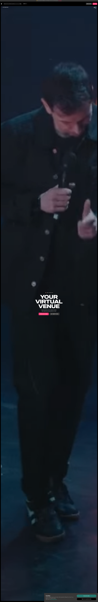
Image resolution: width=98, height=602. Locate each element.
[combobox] (12, 4)
